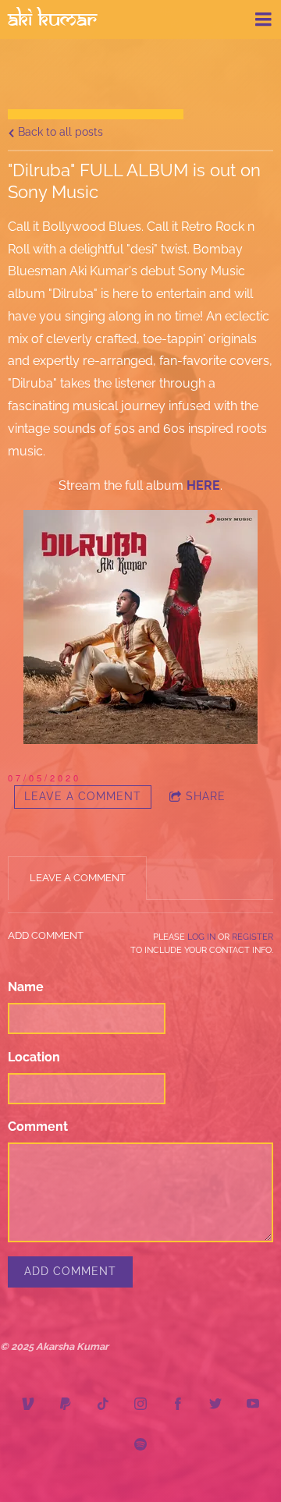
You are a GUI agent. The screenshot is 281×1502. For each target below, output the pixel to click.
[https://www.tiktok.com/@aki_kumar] (103, 1404)
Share (206, 796)
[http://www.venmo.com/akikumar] (28, 1404)
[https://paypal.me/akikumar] (65, 1404)
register (252, 936)
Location (34, 1057)
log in (201, 936)
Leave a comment (82, 796)
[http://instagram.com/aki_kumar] (140, 1404)
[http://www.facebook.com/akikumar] (178, 1404)
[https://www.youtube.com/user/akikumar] (253, 1404)
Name (26, 986)
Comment (38, 1126)
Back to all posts (59, 131)
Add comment (70, 1271)
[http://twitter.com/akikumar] (215, 1404)
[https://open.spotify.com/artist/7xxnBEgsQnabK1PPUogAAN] (140, 1444)
